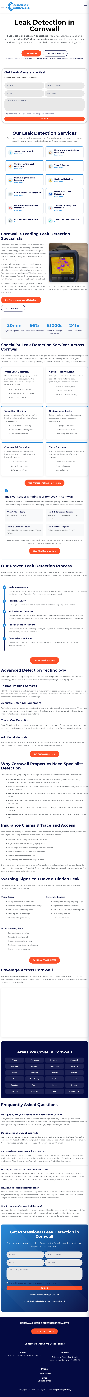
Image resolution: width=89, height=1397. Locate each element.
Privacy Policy (64, 1389)
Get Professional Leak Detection (21, 300)
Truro (14, 1060)
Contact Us (31, 1343)
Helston (34, 1073)
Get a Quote (31, 53)
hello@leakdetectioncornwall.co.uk (47, 1301)
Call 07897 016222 (55, 53)
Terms (61, 1343)
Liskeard (54, 1073)
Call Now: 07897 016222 (44, 960)
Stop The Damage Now (44, 551)
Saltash (74, 1073)
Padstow (14, 1085)
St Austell (74, 1060)
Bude (15, 1079)
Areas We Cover (47, 1343)
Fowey (34, 1085)
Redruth (74, 1066)
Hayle (54, 1079)
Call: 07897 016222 (13, 308)
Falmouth (34, 1060)
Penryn (74, 1085)
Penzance (54, 1060)
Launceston (74, 1079)
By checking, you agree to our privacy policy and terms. (30, 114)
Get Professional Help (44, 660)
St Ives (14, 1073)
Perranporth (74, 1091)
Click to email (44, 1381)
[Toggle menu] (85, 6)
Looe (54, 1085)
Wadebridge (35, 1079)
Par (54, 1091)
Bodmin (34, 1066)
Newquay (15, 1066)
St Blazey (34, 1091)
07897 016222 (44, 1373)
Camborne (54, 1066)
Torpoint (14, 1091)
